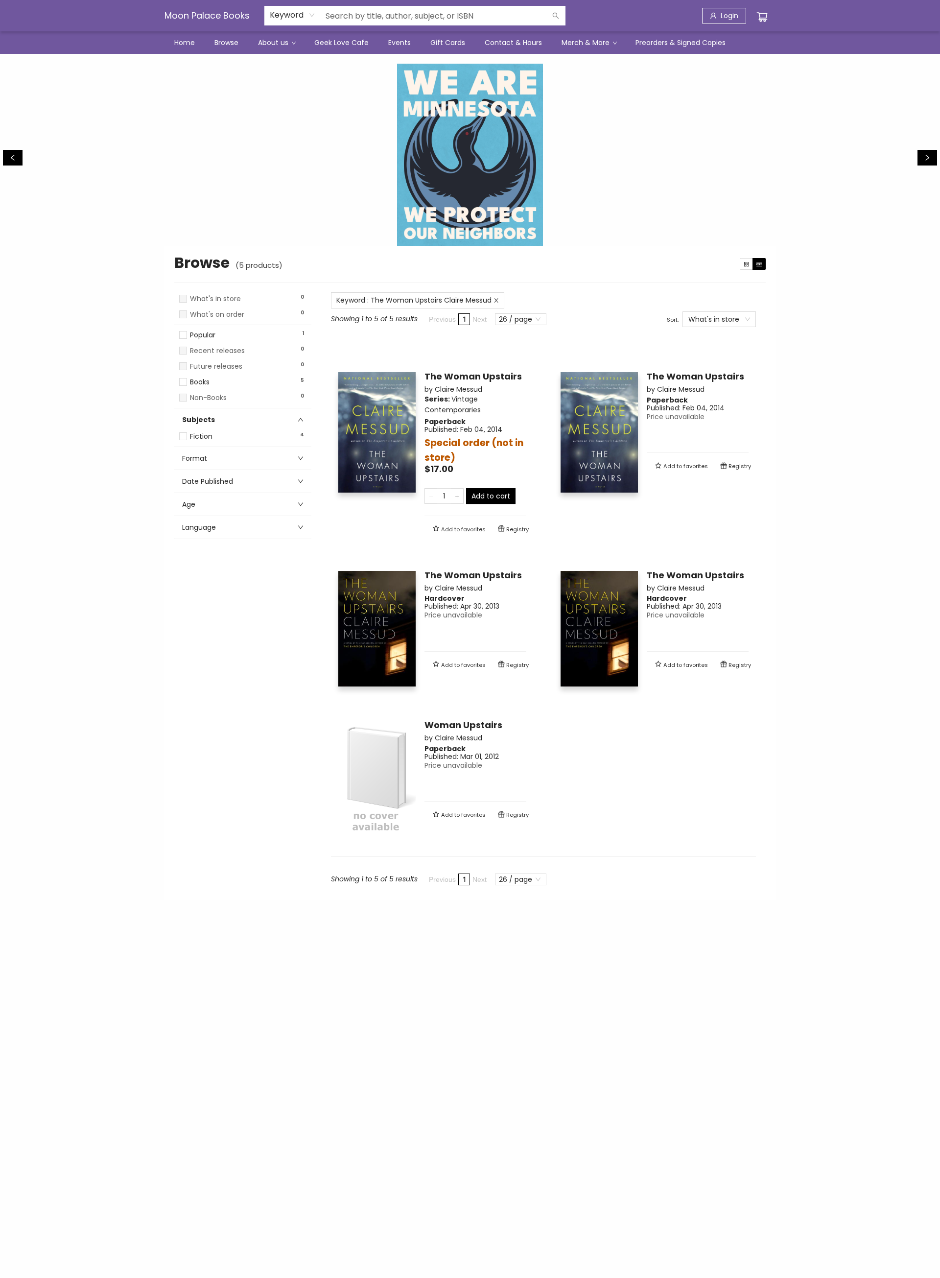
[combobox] (292, 15)
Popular (202, 335)
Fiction (201, 436)
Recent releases (217, 351)
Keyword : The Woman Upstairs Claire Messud (414, 300)
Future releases (216, 366)
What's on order (217, 314)
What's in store (215, 299)
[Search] (555, 15)
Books (200, 382)
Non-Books (208, 398)
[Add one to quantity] (457, 496)
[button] (242, 324)
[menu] (470, 42)
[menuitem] (184, 42)
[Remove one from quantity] (431, 496)
